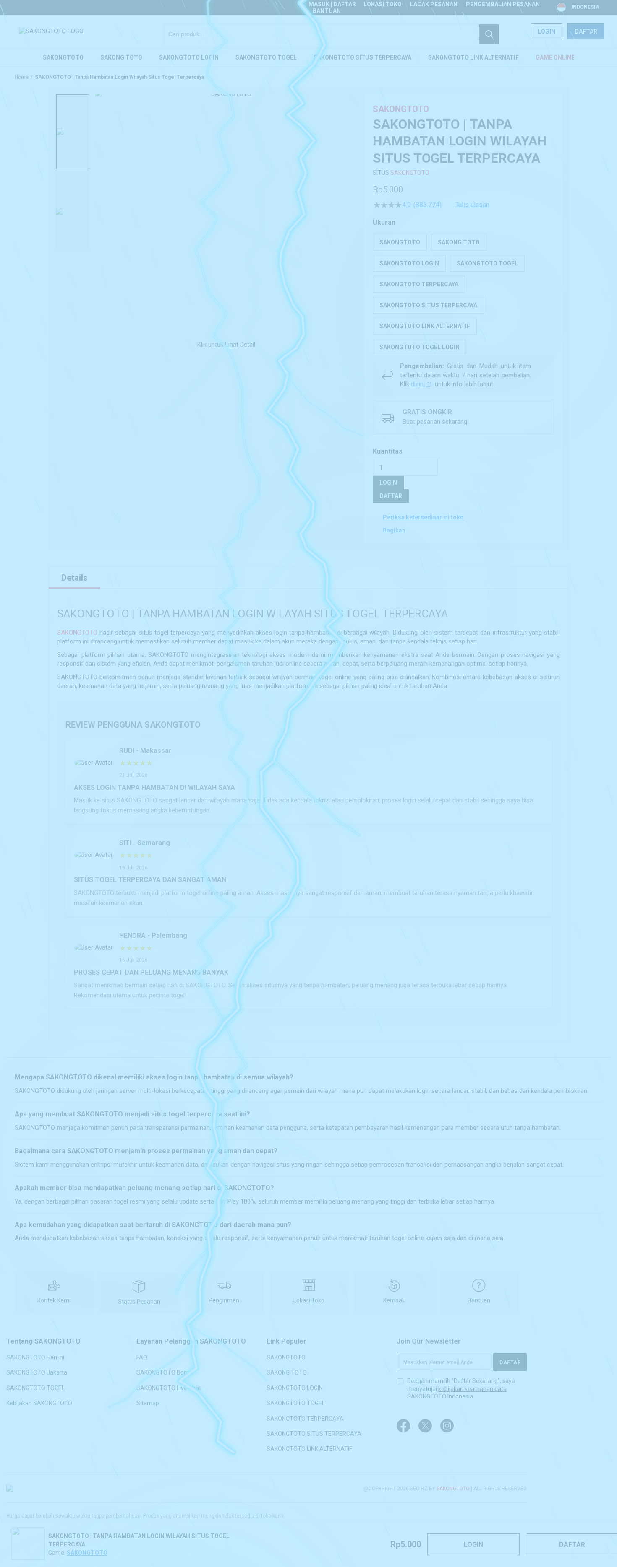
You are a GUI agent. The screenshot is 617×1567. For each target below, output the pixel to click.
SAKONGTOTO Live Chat (168, 1387)
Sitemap (147, 1403)
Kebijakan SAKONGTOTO (39, 1403)
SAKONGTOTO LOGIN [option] (409, 263)
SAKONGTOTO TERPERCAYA (305, 1418)
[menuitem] (63, 57)
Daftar (586, 31)
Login (546, 31)
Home (22, 77)
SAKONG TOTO (287, 1372)
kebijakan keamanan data (472, 1388)
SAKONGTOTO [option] (399, 242)
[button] (72, 131)
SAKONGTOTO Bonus (164, 1372)
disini (418, 384)
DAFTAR (390, 496)
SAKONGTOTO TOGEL (35, 1387)
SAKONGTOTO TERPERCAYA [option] (418, 284)
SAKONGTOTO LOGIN (295, 1387)
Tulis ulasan (472, 205)
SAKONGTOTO (409, 172)
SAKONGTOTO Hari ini (35, 1357)
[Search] (489, 34)
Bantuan (327, 11)
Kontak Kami (54, 1300)
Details (74, 578)
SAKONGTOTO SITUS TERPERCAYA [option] (428, 305)
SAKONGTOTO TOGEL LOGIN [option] (419, 347)
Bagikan (394, 530)
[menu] (308, 57)
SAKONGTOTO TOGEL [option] (487, 263)
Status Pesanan (139, 1301)
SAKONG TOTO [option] (459, 242)
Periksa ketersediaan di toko (423, 517)
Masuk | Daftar (332, 4)
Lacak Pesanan (434, 4)
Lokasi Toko (382, 4)
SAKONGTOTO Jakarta (36, 1372)
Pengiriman (224, 1300)
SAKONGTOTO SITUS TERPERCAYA (314, 1433)
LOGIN (388, 482)
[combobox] (331, 34)
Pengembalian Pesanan (503, 4)
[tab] (74, 578)
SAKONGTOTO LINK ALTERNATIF (309, 1448)
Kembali (394, 1300)
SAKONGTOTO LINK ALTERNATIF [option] (424, 326)
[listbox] (463, 294)
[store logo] (51, 31)
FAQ (141, 1357)
